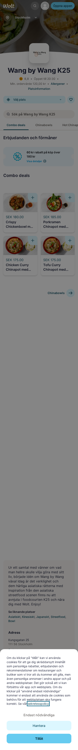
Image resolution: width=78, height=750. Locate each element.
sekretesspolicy (38, 703)
